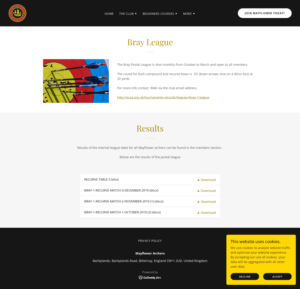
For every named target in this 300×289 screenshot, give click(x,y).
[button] (128, 14)
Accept (277, 276)
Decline (245, 276)
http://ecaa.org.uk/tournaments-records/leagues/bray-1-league (163, 97)
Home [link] (109, 14)
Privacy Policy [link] (150, 241)
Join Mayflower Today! (265, 13)
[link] (17, 13)
